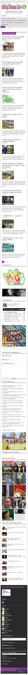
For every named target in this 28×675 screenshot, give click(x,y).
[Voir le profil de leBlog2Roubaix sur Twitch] (11, 645)
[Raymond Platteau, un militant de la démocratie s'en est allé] (8, 503)
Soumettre (14, 378)
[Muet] (19, 309)
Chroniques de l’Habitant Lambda (8, 20)
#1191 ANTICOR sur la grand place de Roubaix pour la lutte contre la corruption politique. (13, 398)
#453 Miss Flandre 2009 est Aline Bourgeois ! (16, 549)
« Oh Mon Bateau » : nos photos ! (12, 216)
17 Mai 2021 (4, 117)
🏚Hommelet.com (4, 1)
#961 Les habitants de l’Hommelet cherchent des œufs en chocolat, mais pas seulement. (13, 165)
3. (12, 315)
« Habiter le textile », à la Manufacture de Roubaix (12, 400)
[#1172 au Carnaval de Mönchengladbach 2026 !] (20, 503)
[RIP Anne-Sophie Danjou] (8, 515)
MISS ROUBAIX (5, 24)
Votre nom (7, 355)
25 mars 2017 (4, 193)
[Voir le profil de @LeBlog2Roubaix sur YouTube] (7, 645)
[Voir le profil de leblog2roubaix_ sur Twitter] (4, 645)
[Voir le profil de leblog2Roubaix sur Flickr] (10, 645)
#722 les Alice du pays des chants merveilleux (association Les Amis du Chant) (16, 556)
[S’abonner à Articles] (3, 602)
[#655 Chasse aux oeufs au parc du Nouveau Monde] (8, 479)
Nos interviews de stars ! (19, 22)
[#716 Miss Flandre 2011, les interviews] (4, 574)
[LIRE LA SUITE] (5, 57)
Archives (3, 22)
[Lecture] (4, 309)
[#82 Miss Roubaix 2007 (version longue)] (4, 535)
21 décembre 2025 (5, 40)
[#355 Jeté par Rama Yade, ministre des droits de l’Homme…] (4, 529)
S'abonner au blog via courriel (8, 648)
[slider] (23, 309)
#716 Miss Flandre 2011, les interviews (15, 572)
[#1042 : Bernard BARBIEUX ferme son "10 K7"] (20, 479)
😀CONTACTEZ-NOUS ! (21, 1)
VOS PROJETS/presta (21, 20)
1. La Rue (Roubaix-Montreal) (10, 312)
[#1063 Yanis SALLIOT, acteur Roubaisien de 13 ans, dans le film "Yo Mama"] (20, 491)
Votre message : (8, 363)
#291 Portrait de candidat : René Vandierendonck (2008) (13, 539)
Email (5, 359)
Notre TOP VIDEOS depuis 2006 (11, 523)
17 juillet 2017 (4, 168)
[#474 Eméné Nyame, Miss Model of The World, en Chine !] (4, 569)
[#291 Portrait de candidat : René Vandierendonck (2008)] (4, 540)
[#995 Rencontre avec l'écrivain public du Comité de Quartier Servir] (8, 467)
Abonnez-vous (21, 671)
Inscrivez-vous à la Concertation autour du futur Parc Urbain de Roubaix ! (12, 89)
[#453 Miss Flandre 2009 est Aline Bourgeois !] (4, 552)
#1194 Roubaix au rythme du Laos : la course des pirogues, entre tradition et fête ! (12, 386)
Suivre (4, 656)
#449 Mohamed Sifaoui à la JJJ (13, 561)
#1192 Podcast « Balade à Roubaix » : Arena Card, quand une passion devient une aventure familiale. (14, 395)
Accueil (3, 18)
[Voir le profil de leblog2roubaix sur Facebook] (2, 645)
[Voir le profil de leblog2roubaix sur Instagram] (5, 645)
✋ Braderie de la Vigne (5, 3)
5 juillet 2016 (4, 217)
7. (12, 321)
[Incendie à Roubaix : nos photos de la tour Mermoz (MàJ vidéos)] (8, 491)
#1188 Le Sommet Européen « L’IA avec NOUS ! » (12, 414)
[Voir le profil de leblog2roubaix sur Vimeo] (8, 645)
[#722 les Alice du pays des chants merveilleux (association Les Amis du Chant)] (4, 557)
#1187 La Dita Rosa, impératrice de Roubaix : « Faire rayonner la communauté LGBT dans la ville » (12, 423)
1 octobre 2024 (5, 65)
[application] (14, 309)
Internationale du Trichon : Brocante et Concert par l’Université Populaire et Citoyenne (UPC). (12, 409)
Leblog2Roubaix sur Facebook (10, 452)
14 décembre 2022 (5, 92)
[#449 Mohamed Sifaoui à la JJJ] (4, 563)
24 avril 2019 (4, 142)
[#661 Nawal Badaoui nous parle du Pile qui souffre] (4, 546)
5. (10, 318)
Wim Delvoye (9, 22)
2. (12, 313)
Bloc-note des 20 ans (10, 18)
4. (12, 316)
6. (11, 319)
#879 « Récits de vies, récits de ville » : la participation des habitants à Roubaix (15, 579)
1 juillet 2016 (4, 241)
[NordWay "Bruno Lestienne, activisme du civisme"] (20, 515)
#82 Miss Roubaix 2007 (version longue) (15, 532)
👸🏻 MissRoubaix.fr (12, 1)
